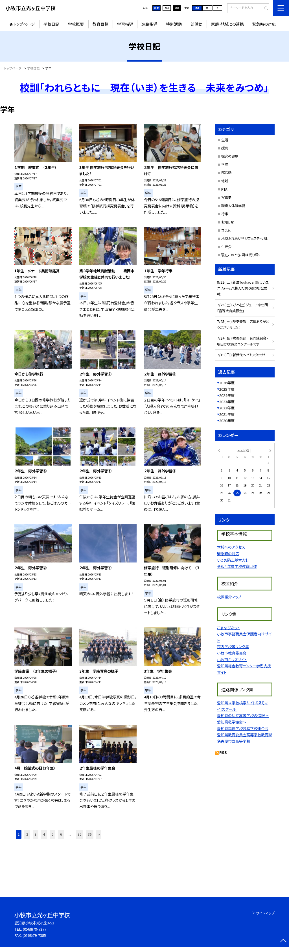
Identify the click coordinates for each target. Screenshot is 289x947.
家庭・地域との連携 (227, 24)
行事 (224, 213)
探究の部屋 (229, 156)
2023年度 (227, 401)
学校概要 (76, 24)
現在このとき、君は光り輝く (240, 254)
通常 (156, 8)
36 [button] (89, 834)
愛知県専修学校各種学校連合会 (242, 728)
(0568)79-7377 (34, 929)
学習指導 (125, 24)
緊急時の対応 (264, 24)
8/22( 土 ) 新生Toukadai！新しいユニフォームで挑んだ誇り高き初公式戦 (243, 288)
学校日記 (51, 24)
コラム (225, 230)
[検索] (264, 8)
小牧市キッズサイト (232, 659)
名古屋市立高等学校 (233, 741)
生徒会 (226, 246)
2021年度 (227, 414)
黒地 (177, 8)
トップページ (24, 24)
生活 (224, 139)
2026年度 (227, 382)
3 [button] (35, 834)
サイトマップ (265, 913)
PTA (224, 189)
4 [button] (44, 834)
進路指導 (149, 24)
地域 (224, 180)
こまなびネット (228, 627)
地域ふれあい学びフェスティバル (244, 238)
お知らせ (227, 222)
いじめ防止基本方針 (233, 560)
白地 (167, 8)
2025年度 (227, 389)
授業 (224, 148)
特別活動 (174, 24)
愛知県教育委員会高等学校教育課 (244, 734)
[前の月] (219, 450)
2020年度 (227, 420)
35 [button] (79, 834)
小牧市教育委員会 (231, 653)
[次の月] (270, 450)
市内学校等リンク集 (233, 646)
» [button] (99, 834)
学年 (224, 164)
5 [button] (52, 834)
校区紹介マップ (229, 597)
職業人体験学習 (233, 205)
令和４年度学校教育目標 (237, 566)
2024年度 (227, 395)
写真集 (226, 197)
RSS (223, 752)
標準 (197, 8)
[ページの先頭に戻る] (283, 941)
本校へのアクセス (231, 547)
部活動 (196, 24)
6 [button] (61, 834)
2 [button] (27, 834)
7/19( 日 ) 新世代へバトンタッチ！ (241, 354)
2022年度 (227, 407)
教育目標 (100, 24)
